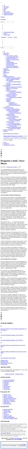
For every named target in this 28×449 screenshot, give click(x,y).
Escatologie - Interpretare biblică (13, 84)
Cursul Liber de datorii (14, 123)
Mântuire (8, 89)
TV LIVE (9, 37)
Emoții (7, 106)
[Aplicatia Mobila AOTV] (19, 374)
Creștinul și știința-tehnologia (12, 110)
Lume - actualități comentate (12, 79)
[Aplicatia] (9, 374)
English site (3, 19)
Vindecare (8, 99)
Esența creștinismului (11, 90)
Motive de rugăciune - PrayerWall (14, 86)
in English (11, 32)
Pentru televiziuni (7, 403)
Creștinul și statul (10, 114)
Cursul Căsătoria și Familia (15, 119)
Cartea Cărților (6, 34)
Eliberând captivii (13, 103)
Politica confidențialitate (11, 445)
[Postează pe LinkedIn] (1, 155)
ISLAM (8, 83)
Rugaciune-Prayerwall (8, 381)
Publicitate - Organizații (8, 399)
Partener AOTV (7, 394)
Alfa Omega (6, 6)
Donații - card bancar (8, 397)
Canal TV (5, 8)
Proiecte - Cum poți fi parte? (12, 59)
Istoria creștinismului (14, 116)
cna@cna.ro (16, 435)
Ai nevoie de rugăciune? (9, 380)
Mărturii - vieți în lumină (11, 88)
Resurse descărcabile (8, 409)
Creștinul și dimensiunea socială (13, 127)
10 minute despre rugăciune (15, 97)
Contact (5, 33)
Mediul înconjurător (13, 111)
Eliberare (8, 101)
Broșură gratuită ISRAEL (15, 81)
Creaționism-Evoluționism (15, 112)
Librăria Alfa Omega (8, 14)
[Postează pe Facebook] (1, 150)
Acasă (4, 142)
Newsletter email (10, 64)
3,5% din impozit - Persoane (9, 398)
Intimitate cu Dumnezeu (11, 94)
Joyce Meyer (6, 143)
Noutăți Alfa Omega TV (11, 58)
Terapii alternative (13, 126)
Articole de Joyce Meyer (9, 145)
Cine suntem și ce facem (11, 55)
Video (4, 9)
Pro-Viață (5, 385)
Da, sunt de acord (22, 445)
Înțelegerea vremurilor (8, 76)
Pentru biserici (6, 402)
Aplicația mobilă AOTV (11, 63)
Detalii (10, 140)
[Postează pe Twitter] (1, 153)
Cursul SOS (12, 102)
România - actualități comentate (13, 77)
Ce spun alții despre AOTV (12, 57)
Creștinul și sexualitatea (14, 120)
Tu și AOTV (6, 414)
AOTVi (15, 37)
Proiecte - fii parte (7, 396)
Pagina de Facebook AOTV (12, 67)
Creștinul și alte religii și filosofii (13, 124)
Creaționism (6, 383)
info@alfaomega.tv (18, 438)
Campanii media (10, 62)
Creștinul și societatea (8, 13)
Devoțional (8, 98)
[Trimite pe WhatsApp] (1, 152)
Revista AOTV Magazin (11, 66)
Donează (3, 17)
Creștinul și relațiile (10, 118)
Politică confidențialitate (8, 417)
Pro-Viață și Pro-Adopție (14, 128)
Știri (4, 10)
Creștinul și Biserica (10, 115)
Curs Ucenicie (12, 93)
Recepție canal (6, 410)
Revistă (5, 413)
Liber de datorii (6, 386)
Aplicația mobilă (7, 412)
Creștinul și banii (10, 122)
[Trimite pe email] (1, 157)
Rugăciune (3, 37)
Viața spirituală (6, 11)
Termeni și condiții (7, 415)
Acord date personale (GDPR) (10, 418)
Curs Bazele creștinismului (15, 92)
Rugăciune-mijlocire (11, 96)
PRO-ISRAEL (9, 80)
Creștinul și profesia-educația (12, 109)
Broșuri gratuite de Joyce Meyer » (11, 133)
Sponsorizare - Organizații (9, 401)
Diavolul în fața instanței (14, 105)
